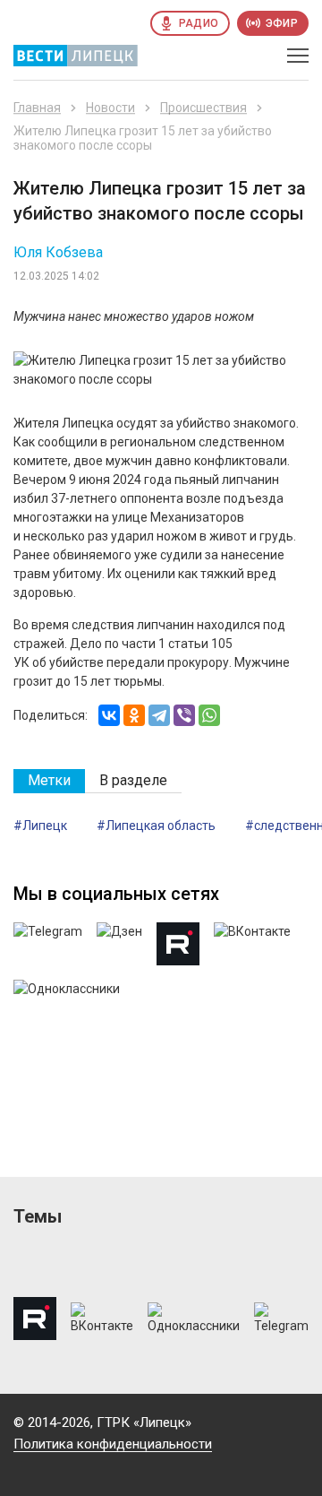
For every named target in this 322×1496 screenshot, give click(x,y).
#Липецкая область (156, 825)
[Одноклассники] (134, 715)
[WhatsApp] (209, 715)
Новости (110, 107)
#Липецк (40, 825)
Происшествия (203, 107)
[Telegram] (159, 715)
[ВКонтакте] (109, 715)
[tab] (49, 781)
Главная (37, 107)
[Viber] (184, 715)
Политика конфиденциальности (112, 1444)
